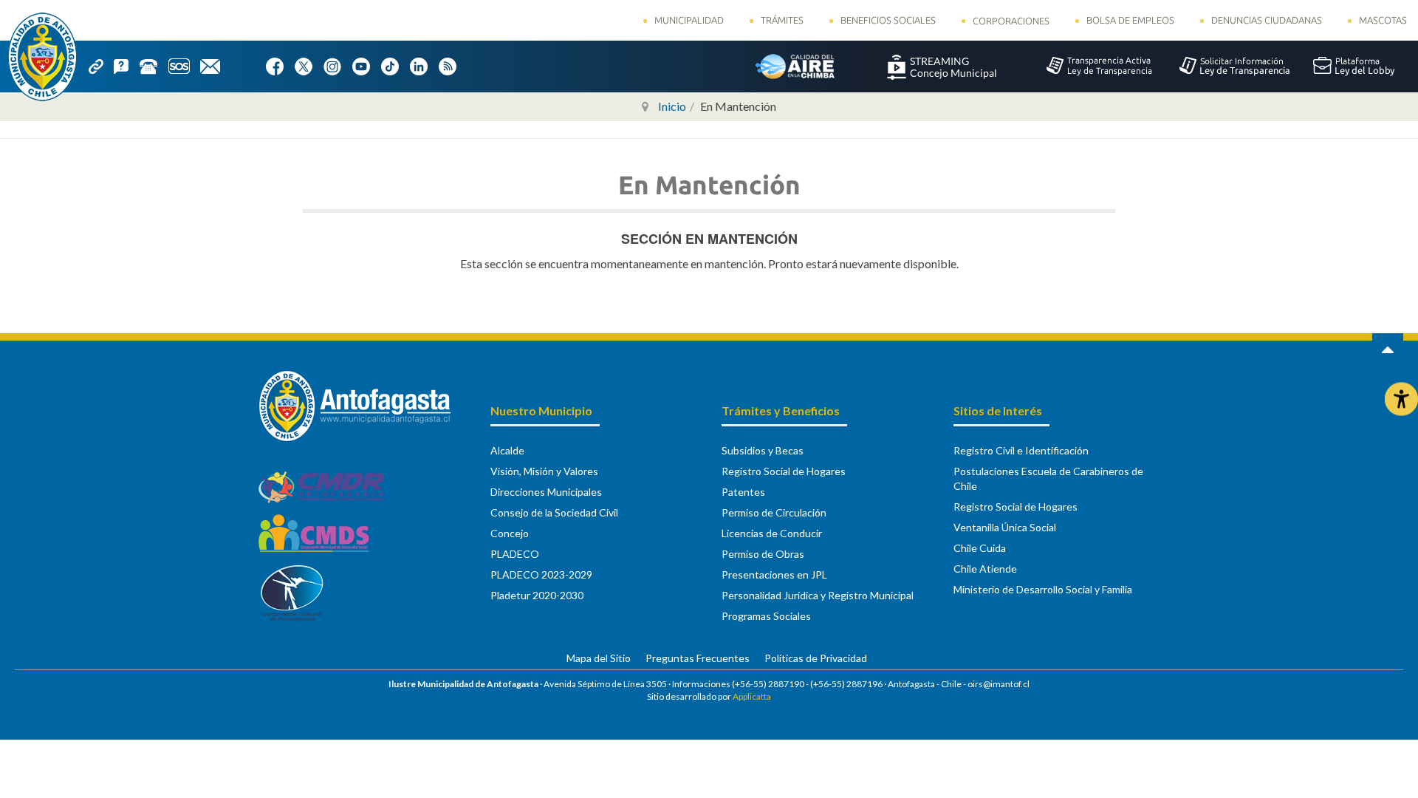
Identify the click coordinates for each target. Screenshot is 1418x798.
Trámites (782, 20)
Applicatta (752, 696)
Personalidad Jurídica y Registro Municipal (818, 595)
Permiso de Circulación (774, 512)
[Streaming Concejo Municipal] (941, 65)
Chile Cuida (979, 548)
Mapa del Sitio (598, 658)
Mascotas (1383, 20)
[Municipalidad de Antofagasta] (42, 57)
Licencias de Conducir (772, 533)
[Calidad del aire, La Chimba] (795, 65)
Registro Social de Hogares (784, 471)
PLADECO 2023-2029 (541, 574)
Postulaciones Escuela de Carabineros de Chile (1048, 478)
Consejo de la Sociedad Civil (554, 512)
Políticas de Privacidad (815, 658)
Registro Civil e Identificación (1021, 450)
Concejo (509, 533)
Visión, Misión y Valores (544, 471)
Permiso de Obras (763, 554)
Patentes (743, 491)
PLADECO (514, 554)
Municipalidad (689, 20)
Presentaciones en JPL (774, 574)
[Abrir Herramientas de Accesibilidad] (1401, 399)
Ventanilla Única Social (1004, 527)
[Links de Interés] (101, 65)
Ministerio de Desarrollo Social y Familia (1042, 589)
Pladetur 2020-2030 (536, 595)
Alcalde (507, 450)
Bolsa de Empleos (1130, 20)
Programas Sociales (766, 616)
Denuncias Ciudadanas (1266, 20)
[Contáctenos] (215, 65)
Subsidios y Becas (763, 450)
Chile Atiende (985, 568)
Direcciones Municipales (546, 491)
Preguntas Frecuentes (697, 658)
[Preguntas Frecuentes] (126, 65)
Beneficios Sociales (888, 20)
